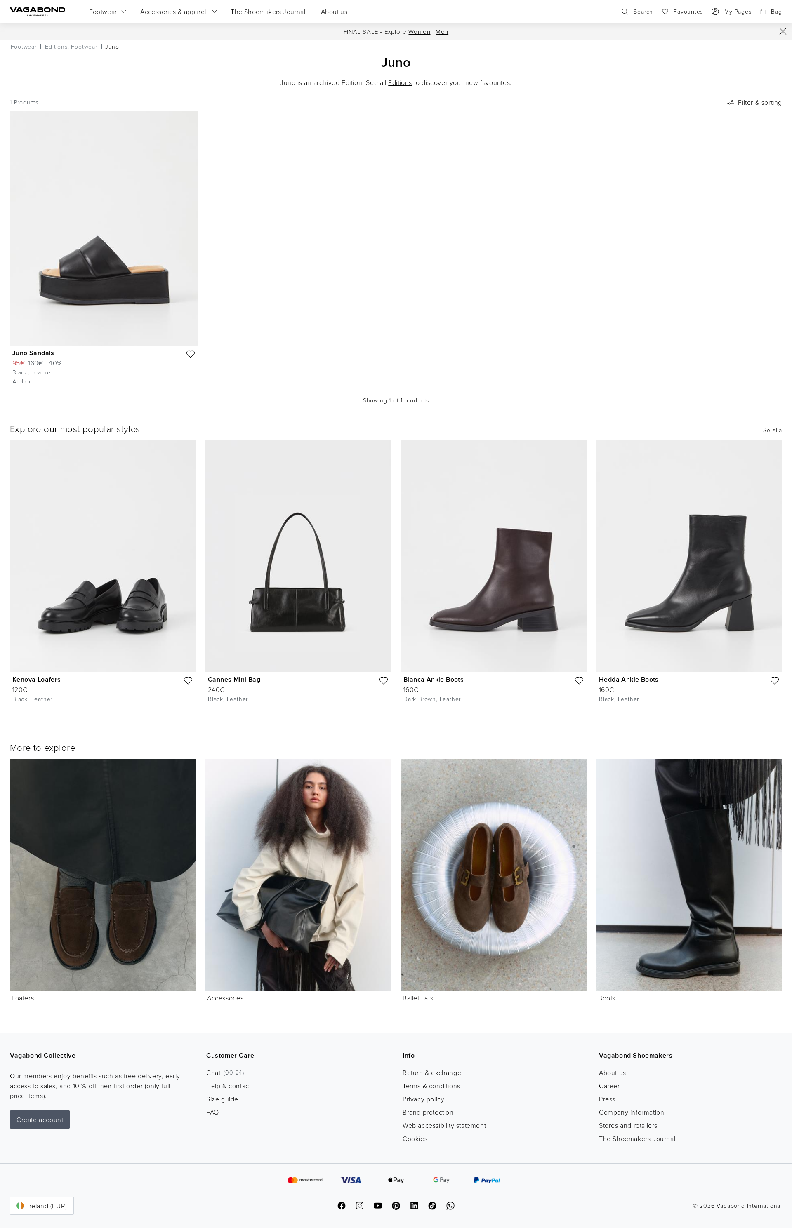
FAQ (212, 1112)
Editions (400, 82)
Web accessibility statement (444, 1125)
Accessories (225, 997)
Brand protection (428, 1112)
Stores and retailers (628, 1125)
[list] (396, 577)
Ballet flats (418, 997)
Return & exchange (432, 1072)
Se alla (772, 430)
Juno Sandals (33, 353)
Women (419, 31)
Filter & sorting (760, 102)
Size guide (222, 1098)
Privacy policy (423, 1098)
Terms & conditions (431, 1085)
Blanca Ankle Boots (433, 679)
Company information (631, 1112)
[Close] (783, 31)
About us (612, 1072)
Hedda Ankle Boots (629, 679)
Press (607, 1098)
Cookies (415, 1138)
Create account (39, 1119)
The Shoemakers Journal (637, 1138)
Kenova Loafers (36, 679)
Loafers (23, 997)
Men (442, 31)
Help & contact (228, 1085)
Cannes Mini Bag (234, 679)
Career (609, 1085)
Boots (606, 997)
